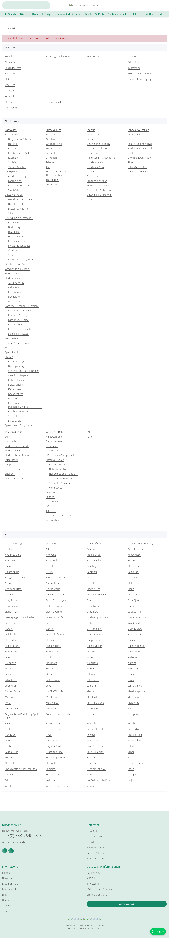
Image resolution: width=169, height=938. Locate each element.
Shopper (9, 473)
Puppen (12, 398)
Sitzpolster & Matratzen (61, 483)
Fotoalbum (92, 176)
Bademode (14, 222)
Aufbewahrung (16, 282)
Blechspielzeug (16, 366)
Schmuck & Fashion (97, 847)
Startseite (10, 102)
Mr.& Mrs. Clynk (95, 702)
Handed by (11, 640)
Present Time (135, 734)
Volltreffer (51, 780)
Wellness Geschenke (98, 185)
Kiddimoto (51, 662)
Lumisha (91, 685)
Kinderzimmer (12, 278)
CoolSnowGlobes (55, 594)
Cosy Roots (11, 600)
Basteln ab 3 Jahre (18, 204)
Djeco (90, 600)
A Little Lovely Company (140, 543)
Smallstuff (92, 763)
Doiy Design (11, 606)
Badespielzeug (16, 361)
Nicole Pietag (12, 708)
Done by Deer (94, 606)
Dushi (131, 606)
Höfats (131, 640)
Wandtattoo (14, 301)
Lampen (50, 492)
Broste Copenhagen (56, 577)
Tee (48, 166)
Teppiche (51, 510)
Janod (8, 657)
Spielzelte (13, 416)
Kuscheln (13, 157)
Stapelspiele (14, 420)
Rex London (134, 740)
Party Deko (52, 501)
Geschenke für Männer (99, 194)
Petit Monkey (53, 729)
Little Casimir (53, 679)
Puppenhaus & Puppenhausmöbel (18, 405)
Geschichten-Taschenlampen (23, 370)
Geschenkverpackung (98, 143)
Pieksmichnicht (95, 729)
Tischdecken (52, 179)
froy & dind (134, 623)
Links (7, 79)
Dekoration (14, 287)
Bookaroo (133, 571)
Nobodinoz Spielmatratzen (63, 473)
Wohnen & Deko (96, 858)
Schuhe (12, 255)
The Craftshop (53, 774)
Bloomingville (12, 571)
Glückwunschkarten (97, 148)
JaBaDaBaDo (134, 651)
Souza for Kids (135, 763)
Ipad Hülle (10, 441)
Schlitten (9, 347)
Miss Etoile (92, 697)
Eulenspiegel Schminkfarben (20, 617)
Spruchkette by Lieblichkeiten (21, 768)
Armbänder (134, 134)
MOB (7, 702)
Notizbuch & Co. (95, 166)
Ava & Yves (11, 560)
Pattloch (91, 723)
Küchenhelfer (53, 153)
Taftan (131, 768)
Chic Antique (53, 583)
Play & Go (10, 734)
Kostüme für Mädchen (20, 310)
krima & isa (134, 668)
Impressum (134, 67)
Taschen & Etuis (95, 853)
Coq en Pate (134, 594)
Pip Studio (133, 729)
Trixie (8, 780)
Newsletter (11, 62)
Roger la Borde (54, 746)
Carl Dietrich (134, 577)
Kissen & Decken (55, 459)
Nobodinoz (93, 708)
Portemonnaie (13, 469)
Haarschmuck (15, 236)
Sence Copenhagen (56, 757)
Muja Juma (133, 702)
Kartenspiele (15, 389)
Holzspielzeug (15, 384)
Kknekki (9, 668)
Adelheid (10, 549)
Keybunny (10, 662)
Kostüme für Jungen (18, 315)
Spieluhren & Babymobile (18, 425)
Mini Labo (51, 697)
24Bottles (51, 543)
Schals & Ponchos (137, 166)
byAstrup (91, 577)
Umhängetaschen (14, 478)
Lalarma (9, 674)
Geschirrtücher (54, 143)
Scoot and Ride (54, 751)
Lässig (49, 674)
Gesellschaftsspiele (18, 375)
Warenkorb (93, 56)
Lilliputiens (10, 679)
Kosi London (52, 668)
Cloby (131, 588)
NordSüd (132, 708)
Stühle (49, 506)
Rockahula (10, 746)
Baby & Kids (93, 831)
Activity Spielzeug (17, 176)
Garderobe (52, 450)
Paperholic (11, 723)
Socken (91, 171)
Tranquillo (133, 774)
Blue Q (49, 571)
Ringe (131, 162)
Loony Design (12, 685)
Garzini (9, 628)
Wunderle (92, 786)
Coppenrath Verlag (97, 594)
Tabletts (50, 162)
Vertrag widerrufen (126, 904)
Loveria (50, 685)
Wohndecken (56, 487)
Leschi (131, 674)
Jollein (49, 657)
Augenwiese (134, 554)
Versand (9, 96)
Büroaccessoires (55, 441)
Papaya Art (133, 714)
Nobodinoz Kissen (59, 469)
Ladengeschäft (13, 67)
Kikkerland (92, 662)
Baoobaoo (10, 566)
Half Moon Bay (136, 634)
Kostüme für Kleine (18, 319)
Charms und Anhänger (140, 143)
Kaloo (90, 657)
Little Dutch (93, 679)
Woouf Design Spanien (58, 786)
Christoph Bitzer (13, 588)
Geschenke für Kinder (16, 264)
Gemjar (50, 628)
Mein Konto (11, 107)
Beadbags (92, 566)
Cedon (8, 583)
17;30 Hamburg (13, 543)
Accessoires (93, 134)
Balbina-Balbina (95, 560)
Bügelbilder (14, 231)
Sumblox (50, 768)
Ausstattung (11, 134)
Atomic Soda (93, 554)
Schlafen (12, 162)
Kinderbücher (12, 273)
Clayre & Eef (93, 588)
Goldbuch (10, 634)
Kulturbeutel (11, 459)
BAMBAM (133, 560)
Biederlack (133, 566)
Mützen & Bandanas (19, 245)
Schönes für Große (97, 180)
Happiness (51, 640)
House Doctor (94, 645)
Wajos (131, 780)
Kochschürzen (53, 148)
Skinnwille (51, 763)
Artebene (51, 554)
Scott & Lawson (95, 751)
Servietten (51, 157)
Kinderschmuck (16, 241)
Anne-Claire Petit (137, 549)
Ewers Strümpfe (54, 617)
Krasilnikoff (92, 668)
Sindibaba (92, 757)
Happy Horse (94, 640)
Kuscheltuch (14, 180)
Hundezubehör (95, 162)
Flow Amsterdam (137, 617)
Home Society (53, 645)
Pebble (131, 723)
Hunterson (11, 651)
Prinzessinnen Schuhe (20, 329)
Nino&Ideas (52, 708)
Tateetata (10, 774)
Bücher (91, 139)
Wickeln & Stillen (17, 166)
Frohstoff (92, 623)
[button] (150, 5)
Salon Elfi (132, 746)
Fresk (49, 623)
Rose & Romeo (95, 746)
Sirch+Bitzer (11, 763)
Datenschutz (134, 56)
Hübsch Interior (136, 645)
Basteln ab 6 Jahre (18, 208)
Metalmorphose (136, 691)
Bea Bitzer (51, 566)
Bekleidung (14, 227)
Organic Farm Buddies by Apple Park (22, 715)
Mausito (91, 691)
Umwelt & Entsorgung (139, 79)
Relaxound (52, 740)
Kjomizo (132, 662)
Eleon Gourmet (54, 611)
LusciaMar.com (136, 685)
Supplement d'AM (96, 768)
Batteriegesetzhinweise (58, 56)
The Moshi (92, 774)
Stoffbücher (14, 190)
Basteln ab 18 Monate (20, 199)
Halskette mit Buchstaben (141, 148)
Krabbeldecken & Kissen (21, 153)
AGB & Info (134, 62)
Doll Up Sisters (54, 606)
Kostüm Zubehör (17, 324)
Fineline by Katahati (97, 617)
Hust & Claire (53, 651)
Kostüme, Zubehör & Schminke (22, 305)
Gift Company (94, 628)
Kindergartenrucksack (17, 445)
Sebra (131, 751)
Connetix (10, 594)
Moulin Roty (52, 702)
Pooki (49, 734)
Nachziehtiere (15, 393)
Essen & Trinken (16, 148)
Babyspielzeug (12, 171)
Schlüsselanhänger (138, 171)
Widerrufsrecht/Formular (141, 73)
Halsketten (133, 153)
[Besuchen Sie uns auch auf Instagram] (11, 850)
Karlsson (132, 657)
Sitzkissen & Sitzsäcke (60, 478)
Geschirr (50, 139)
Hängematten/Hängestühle (60, 455)
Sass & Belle (11, 751)
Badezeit (12, 143)
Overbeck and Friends (58, 714)
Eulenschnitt (134, 611)
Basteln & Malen (14, 194)
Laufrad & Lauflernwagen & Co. (22, 343)
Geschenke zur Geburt (17, 268)
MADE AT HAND (54, 691)
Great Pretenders (96, 634)
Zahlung (9, 90)
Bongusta (92, 571)
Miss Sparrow (135, 697)
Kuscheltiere (11, 338)
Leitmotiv (92, 674)
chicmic (91, 583)
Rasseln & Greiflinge (19, 185)
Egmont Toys (11, 611)
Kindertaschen (13, 450)
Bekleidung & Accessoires (18, 217)
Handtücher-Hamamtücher (101, 157)
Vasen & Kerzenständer (58, 515)
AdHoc (49, 549)
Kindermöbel (15, 292)
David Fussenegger (56, 600)
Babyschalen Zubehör (20, 139)
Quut (8, 740)
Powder (91, 734)
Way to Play (11, 786)
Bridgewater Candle (15, 577)
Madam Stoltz (12, 691)
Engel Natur (93, 611)
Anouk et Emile (13, 554)
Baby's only (52, 560)
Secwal (8, 757)
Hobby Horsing (16, 380)
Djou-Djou (133, 600)
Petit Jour (10, 729)
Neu (90, 432)
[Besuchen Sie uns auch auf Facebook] (4, 850)
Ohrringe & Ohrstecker (140, 157)
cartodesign (81, 928)
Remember (93, 740)
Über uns (10, 84)
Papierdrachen (54, 723)
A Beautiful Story (96, 543)
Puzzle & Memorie (18, 411)
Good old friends (55, 634)
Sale (90, 436)
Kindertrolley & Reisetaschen (20, 455)
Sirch (130, 757)
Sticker (11, 213)
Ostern (90, 199)
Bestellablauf (12, 73)
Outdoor (13, 250)
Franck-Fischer (13, 623)
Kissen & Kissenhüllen (60, 464)
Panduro (91, 714)
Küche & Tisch (94, 836)
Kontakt (9, 56)
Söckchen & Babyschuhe (21, 259)
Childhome (133, 583)
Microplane (11, 697)
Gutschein (92, 153)
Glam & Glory (135, 628)
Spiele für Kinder (14, 352)
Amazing (91, 549)
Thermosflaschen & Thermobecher (56, 173)
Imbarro (91, 651)
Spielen (9, 356)
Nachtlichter (14, 296)
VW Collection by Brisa (99, 780)
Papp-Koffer (11, 464)
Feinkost (50, 134)
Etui (7, 436)
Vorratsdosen (53, 184)
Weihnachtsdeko (55, 520)
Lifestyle (91, 842)
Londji (131, 679)
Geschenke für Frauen (99, 190)
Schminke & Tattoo (18, 333)
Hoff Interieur (12, 645)
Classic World (53, 588)
